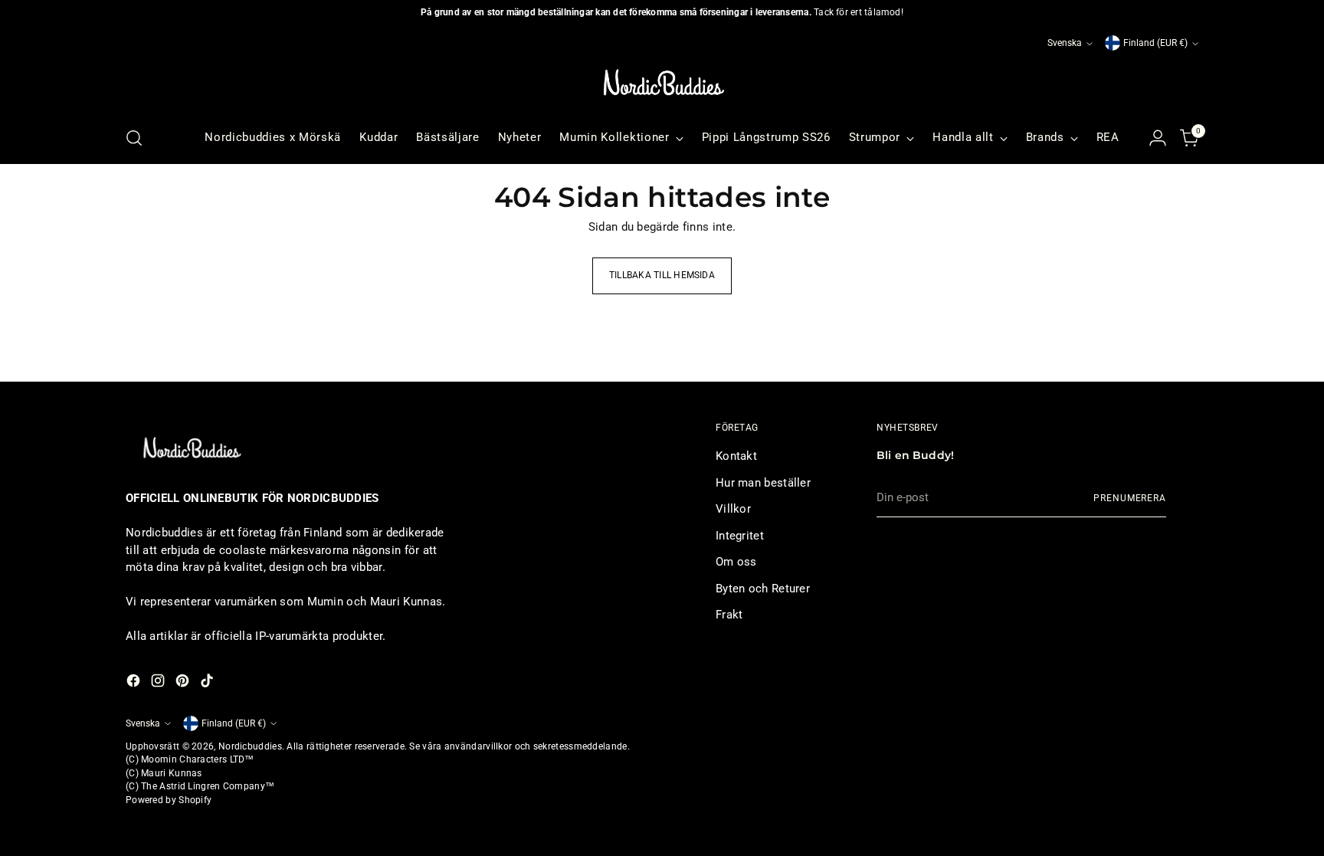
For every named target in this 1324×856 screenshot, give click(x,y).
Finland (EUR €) (1155, 43)
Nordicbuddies (250, 746)
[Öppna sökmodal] (134, 138)
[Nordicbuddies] (662, 83)
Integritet (740, 536)
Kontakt (736, 456)
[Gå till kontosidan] (1157, 138)
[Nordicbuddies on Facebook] (135, 683)
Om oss (736, 562)
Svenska (1064, 43)
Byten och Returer (763, 588)
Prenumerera (1129, 498)
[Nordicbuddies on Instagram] (159, 683)
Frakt (729, 615)
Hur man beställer (763, 483)
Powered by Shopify (168, 800)
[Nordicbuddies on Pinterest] (184, 683)
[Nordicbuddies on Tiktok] (208, 683)
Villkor (733, 509)
